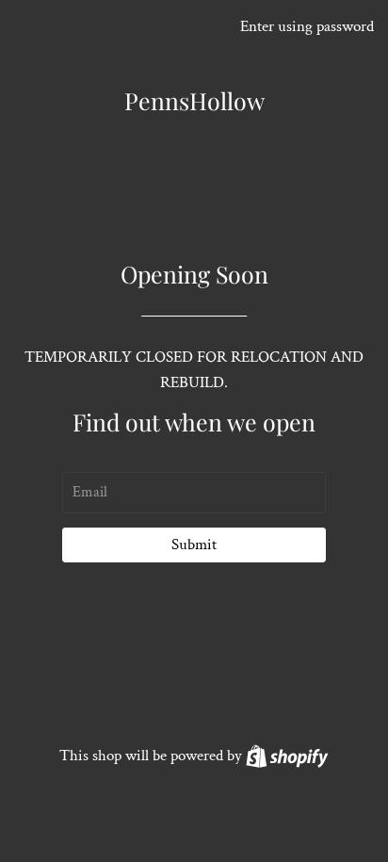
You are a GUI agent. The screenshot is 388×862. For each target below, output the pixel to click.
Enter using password (307, 26)
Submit (194, 544)
